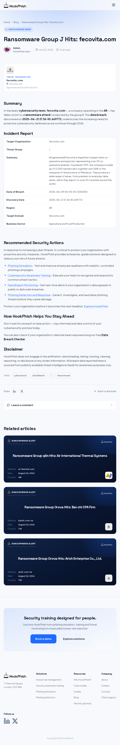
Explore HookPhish (96, 306)
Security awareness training (50, 685)
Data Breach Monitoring (23, 285)
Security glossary (83, 703)
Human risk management (49, 679)
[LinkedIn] (7, 721)
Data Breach (38, 375)
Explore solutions (74, 638)
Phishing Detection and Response (29, 295)
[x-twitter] (22, 391)
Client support (108, 697)
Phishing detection (45, 697)
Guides (77, 691)
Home (7, 22)
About (104, 679)
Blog (16, 22)
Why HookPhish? (82, 679)
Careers (105, 685)
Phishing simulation (46, 691)
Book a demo (43, 638)
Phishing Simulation (20, 265)
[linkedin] (14, 391)
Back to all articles (107, 391)
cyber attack (20, 375)
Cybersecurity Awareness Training (29, 275)
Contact (105, 691)
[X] (15, 721)
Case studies (80, 685)
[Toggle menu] (113, 5)
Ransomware (64, 375)
